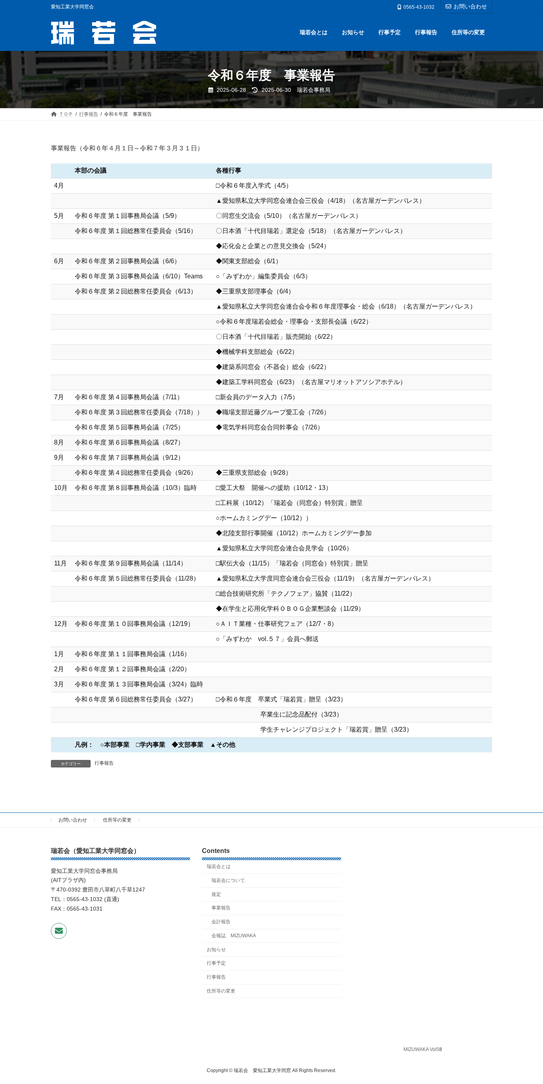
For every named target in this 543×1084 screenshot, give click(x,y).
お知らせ (216, 949)
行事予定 (216, 963)
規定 (216, 894)
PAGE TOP (522, 1043)
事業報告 (221, 908)
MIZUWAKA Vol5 (421, 1049)
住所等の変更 (117, 820)
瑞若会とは (219, 866)
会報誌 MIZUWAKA (233, 935)
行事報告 (104, 763)
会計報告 (221, 922)
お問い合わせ (470, 6)
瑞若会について (228, 880)
